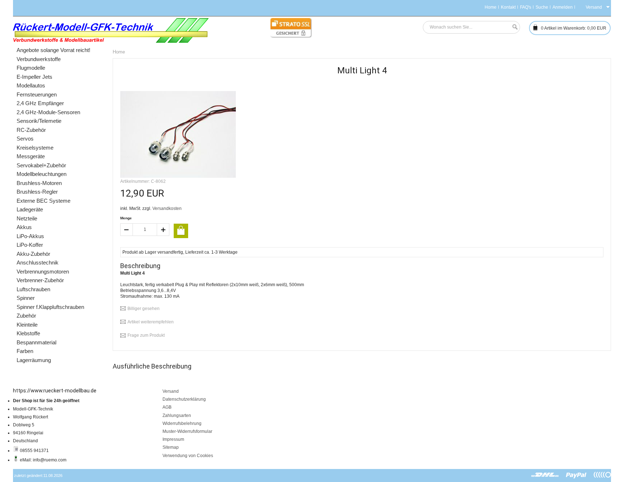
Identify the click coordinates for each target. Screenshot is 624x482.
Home (491, 7)
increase (163, 229)
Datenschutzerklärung (184, 399)
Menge (126, 218)
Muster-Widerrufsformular (187, 431)
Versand (170, 391)
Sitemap (170, 447)
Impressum (173, 439)
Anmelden (562, 7)
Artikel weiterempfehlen (150, 321)
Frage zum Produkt (146, 335)
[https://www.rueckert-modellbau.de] (111, 30)
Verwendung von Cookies (187, 455)
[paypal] (576, 475)
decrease (126, 229)
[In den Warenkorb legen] (181, 231)
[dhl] (545, 475)
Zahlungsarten (176, 415)
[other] (602, 475)
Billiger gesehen (143, 308)
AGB (167, 407)
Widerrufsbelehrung (182, 423)
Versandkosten (167, 208)
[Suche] (513, 27)
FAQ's (525, 7)
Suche (542, 7)
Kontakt (508, 7)
